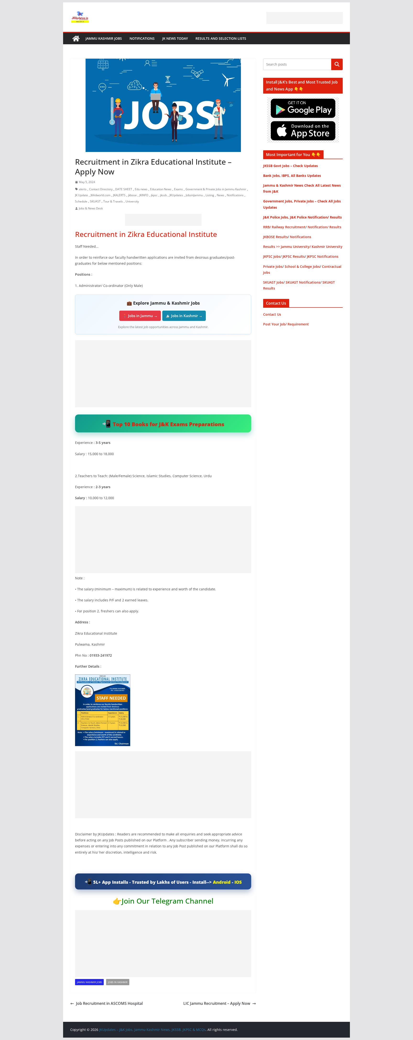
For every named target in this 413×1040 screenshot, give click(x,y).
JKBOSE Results (275, 237)
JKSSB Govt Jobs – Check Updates (290, 165)
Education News (160, 189)
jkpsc (154, 195)
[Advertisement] (304, 18)
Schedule (81, 201)
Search (337, 64)
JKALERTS (119, 195)
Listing (210, 195)
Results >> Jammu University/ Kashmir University (302, 246)
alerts (83, 189)
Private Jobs (273, 266)
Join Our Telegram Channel (167, 901)
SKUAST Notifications (303, 282)
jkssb (163, 195)
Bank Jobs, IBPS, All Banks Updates (292, 175)
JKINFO (143, 195)
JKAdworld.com (100, 195)
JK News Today (175, 38)
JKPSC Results (294, 256)
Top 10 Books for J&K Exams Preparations (168, 424)
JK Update (81, 195)
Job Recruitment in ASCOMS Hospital (110, 1003)
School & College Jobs (302, 266)
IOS (238, 882)
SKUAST (95, 201)
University (132, 201)
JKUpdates (176, 195)
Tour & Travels (113, 201)
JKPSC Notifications (322, 256)
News (220, 195)
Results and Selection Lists (221, 38)
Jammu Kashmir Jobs (104, 38)
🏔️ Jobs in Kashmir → (184, 315)
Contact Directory (101, 189)
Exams (178, 189)
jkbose (132, 195)
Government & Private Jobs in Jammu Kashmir (215, 189)
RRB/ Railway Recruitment (284, 227)
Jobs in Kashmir (117, 982)
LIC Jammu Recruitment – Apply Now (216, 1003)
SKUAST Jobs (273, 282)
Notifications (142, 38)
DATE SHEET (123, 189)
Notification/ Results (324, 227)
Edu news (141, 189)
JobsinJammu (194, 195)
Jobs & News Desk (91, 208)
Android (222, 882)
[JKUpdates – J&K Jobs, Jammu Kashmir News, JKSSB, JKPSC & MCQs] (76, 38)
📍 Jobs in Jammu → (140, 315)
